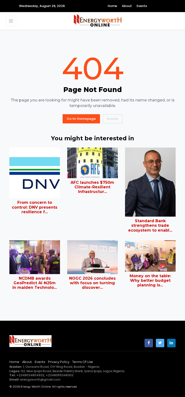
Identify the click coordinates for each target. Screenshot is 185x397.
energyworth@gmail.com (40, 379)
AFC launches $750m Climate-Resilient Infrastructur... (92, 187)
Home (112, 6)
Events (142, 6)
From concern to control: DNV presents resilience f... (34, 207)
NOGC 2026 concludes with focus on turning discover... (92, 283)
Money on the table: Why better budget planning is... (150, 280)
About (127, 6)
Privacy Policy (58, 362)
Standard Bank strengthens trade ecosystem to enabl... (150, 225)
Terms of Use (82, 362)
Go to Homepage (81, 119)
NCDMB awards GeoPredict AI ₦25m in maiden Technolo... (34, 283)
